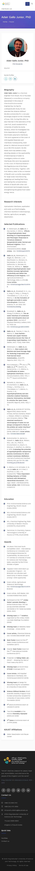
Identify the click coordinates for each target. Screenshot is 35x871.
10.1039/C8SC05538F (17, 434)
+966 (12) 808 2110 (10, 803)
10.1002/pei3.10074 (23, 251)
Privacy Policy (12, 865)
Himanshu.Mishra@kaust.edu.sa (16, 810)
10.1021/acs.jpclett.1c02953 (19, 327)
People (11, 22)
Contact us (5, 841)
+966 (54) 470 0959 (11, 806)
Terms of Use (23, 865)
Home (5, 22)
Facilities (4, 838)
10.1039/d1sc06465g (14, 307)
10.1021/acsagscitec (17, 284)
